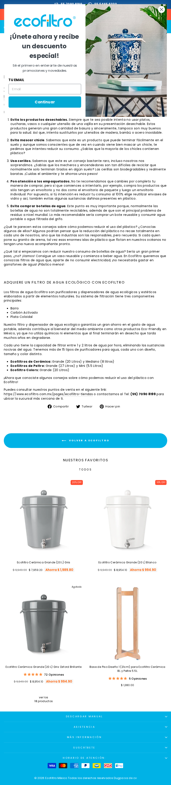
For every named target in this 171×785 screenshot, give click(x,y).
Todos (85, 469)
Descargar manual (84, 716)
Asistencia (84, 727)
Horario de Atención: (84, 758)
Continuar (45, 101)
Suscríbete (84, 747)
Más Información (84, 737)
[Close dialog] (161, 9)
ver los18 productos (43, 699)
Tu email (16, 80)
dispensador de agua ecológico (54, 325)
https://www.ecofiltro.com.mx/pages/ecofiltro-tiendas (48, 394)
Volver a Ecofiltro (89, 440)
